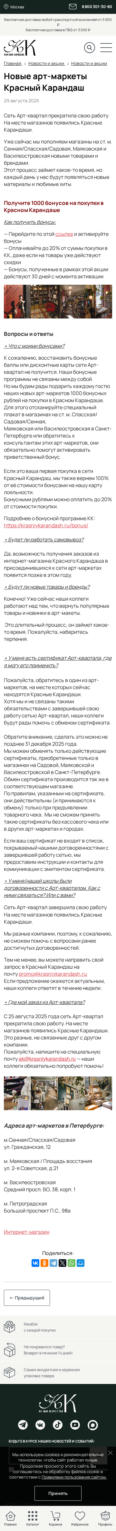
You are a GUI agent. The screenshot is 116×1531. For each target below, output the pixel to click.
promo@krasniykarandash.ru (53, 973)
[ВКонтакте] (35, 1263)
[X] (62, 1263)
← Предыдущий (26, 1298)
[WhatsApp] (71, 1263)
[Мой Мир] (80, 1263)
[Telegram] (53, 1263)
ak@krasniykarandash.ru (47, 1058)
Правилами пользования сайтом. (74, 1477)
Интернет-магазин (26, 1231)
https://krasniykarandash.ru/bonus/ (46, 525)
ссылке (64, 233)
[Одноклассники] (44, 1263)
